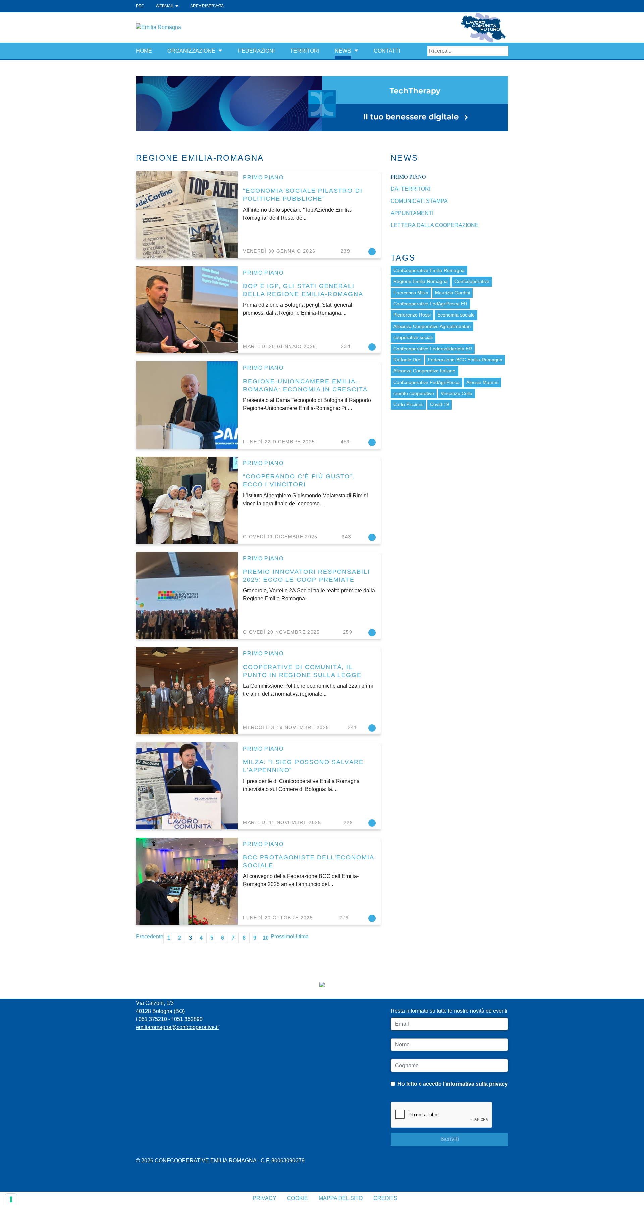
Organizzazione (191, 51)
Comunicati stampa (419, 201)
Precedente (149, 936)
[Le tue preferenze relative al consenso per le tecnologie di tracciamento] (11, 1199)
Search (503, 51)
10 (266, 938)
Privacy (264, 1198)
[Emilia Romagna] (158, 27)
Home (144, 51)
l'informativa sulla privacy (475, 1084)
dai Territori (410, 189)
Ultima (301, 936)
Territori (304, 51)
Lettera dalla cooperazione (435, 225)
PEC (140, 6)
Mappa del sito (341, 1198)
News (343, 51)
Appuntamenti (412, 213)
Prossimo (282, 936)
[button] (220, 51)
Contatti (387, 51)
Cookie (297, 1198)
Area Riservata (207, 6)
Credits (385, 1198)
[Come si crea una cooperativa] (322, 103)
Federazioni (256, 51)
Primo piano (263, 177)
